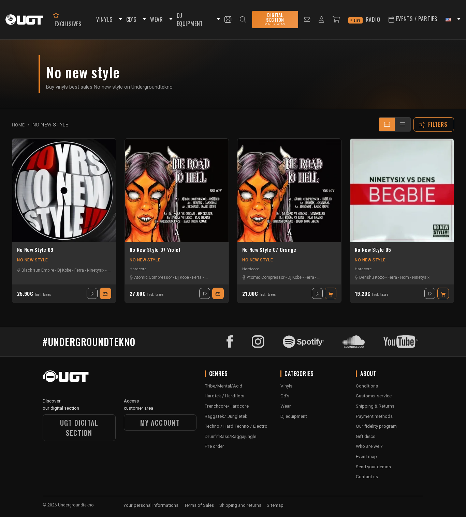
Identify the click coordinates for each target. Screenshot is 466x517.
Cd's (284, 395)
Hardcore (138, 269)
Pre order (214, 446)
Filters (438, 124)
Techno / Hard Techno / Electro (236, 426)
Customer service (374, 395)
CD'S (131, 19)
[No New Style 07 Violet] (177, 190)
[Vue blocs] (387, 124)
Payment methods (374, 416)
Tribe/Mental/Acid (223, 386)
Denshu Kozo (371, 277)
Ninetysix (95, 270)
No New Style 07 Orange (269, 249)
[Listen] (92, 293)
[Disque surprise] (228, 19)
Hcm (404, 277)
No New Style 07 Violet (155, 249)
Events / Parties (415, 19)
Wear (285, 406)
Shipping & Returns (375, 406)
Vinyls (286, 386)
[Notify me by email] (105, 293)
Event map (366, 456)
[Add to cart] (330, 293)
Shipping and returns (240, 505)
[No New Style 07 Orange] (289, 190)
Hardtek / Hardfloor (225, 395)
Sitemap (275, 505)
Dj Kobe (64, 270)
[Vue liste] (402, 124)
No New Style (32, 260)
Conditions (367, 386)
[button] (119, 20)
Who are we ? (369, 446)
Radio (367, 19)
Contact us (367, 476)
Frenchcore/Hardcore (227, 406)
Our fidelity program (376, 426)
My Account (160, 422)
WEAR (156, 19)
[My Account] (322, 19)
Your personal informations (150, 505)
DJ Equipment (190, 19)
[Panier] (336, 20)
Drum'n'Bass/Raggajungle (230, 436)
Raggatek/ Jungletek (226, 416)
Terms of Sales (199, 505)
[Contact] (307, 19)
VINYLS (104, 19)
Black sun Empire (37, 270)
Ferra (79, 270)
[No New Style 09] (64, 190)
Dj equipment (293, 416)
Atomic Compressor (153, 277)
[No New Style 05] (402, 190)
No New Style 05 (373, 249)
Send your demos (373, 466)
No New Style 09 (35, 249)
